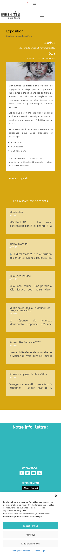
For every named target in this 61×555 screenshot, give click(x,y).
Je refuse (30, 534)
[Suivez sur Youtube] (33, 473)
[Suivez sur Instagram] (27, 473)
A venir (13, 215)
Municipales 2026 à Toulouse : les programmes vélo (29, 309)
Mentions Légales (39, 550)
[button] (56, 495)
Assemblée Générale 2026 (25, 342)
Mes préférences (30, 543)
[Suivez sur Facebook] (22, 473)
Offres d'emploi (30, 488)
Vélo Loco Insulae (20, 276)
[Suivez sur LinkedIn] (39, 473)
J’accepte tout (30, 525)
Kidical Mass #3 (18, 244)
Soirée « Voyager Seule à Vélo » (28, 374)
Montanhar (16, 212)
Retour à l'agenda (18, 178)
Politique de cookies (21, 550)
